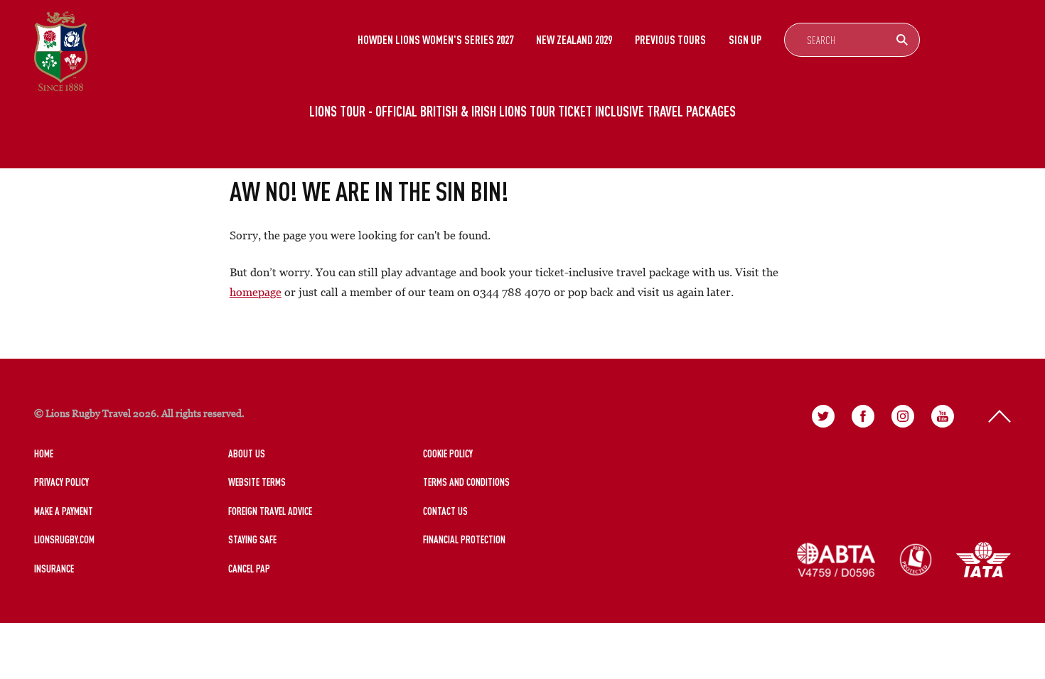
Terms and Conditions (466, 482)
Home (43, 453)
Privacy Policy (61, 482)
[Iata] (983, 559)
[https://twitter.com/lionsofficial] (823, 416)
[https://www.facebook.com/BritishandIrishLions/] (863, 416)
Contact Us (445, 511)
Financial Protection (464, 539)
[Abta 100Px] (836, 560)
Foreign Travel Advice (270, 511)
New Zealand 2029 (574, 39)
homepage (256, 292)
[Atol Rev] (915, 559)
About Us (246, 453)
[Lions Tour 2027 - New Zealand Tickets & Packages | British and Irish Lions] (60, 51)
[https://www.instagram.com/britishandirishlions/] (902, 416)
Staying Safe (252, 539)
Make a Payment (63, 511)
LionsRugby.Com (64, 539)
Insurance (54, 569)
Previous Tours (670, 39)
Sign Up (745, 39)
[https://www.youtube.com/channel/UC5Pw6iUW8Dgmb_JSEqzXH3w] (942, 416)
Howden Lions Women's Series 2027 (435, 39)
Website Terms (257, 482)
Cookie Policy (448, 453)
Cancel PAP (249, 569)
